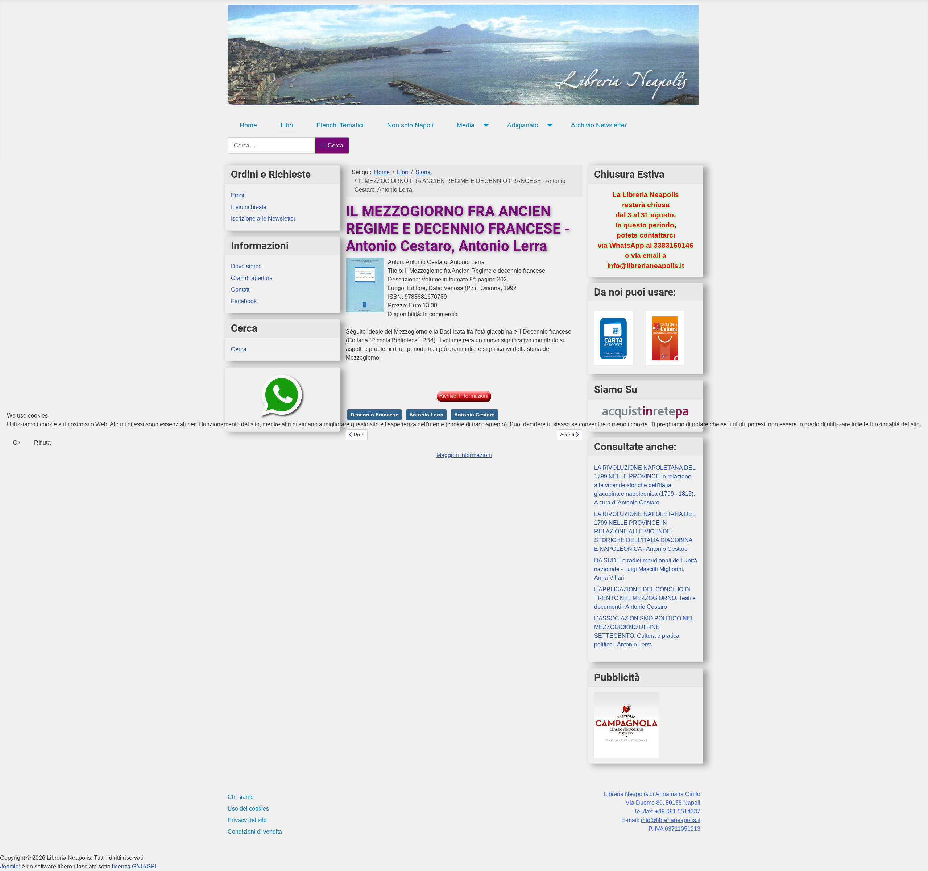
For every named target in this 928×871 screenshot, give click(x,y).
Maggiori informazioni (464, 455)
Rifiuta (42, 443)
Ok (16, 443)
